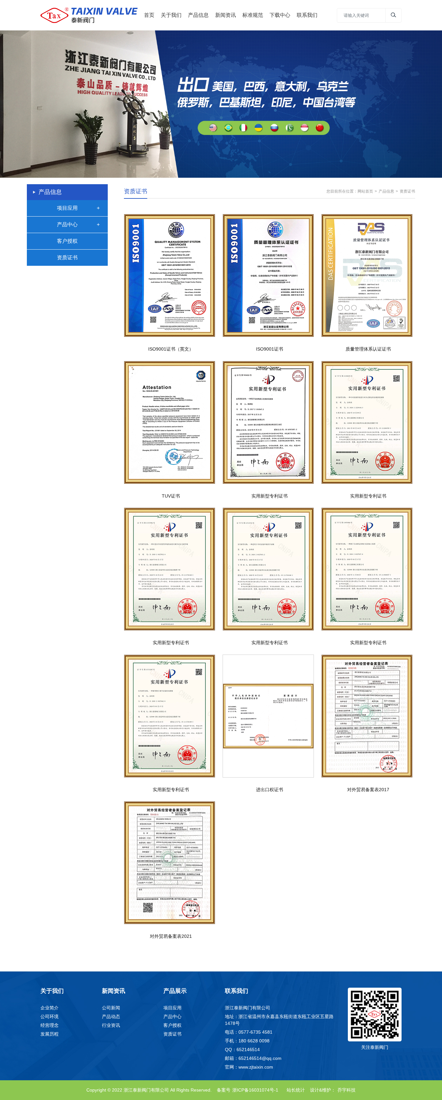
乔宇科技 (346, 1090)
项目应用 (67, 208)
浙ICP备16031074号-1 (255, 1090)
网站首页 (365, 191)
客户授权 (67, 241)
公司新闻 (111, 1007)
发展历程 (49, 1034)
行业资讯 (111, 1025)
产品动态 (111, 1016)
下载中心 (280, 15)
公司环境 (49, 1016)
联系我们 (307, 15)
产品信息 (198, 15)
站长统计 (296, 1090)
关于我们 (171, 15)
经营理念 (49, 1025)
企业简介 (49, 1007)
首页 (149, 15)
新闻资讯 (225, 15)
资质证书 (67, 257)
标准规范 (252, 15)
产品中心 (67, 224)
